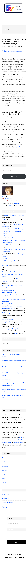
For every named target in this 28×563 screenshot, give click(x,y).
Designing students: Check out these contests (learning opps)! (14, 41)
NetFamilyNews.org (14, 8)
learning (14, 98)
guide (21, 308)
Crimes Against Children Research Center (14, 249)
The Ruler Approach (7, 313)
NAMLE (4, 220)
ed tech (21, 96)
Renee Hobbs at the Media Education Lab (13, 299)
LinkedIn (16, 203)
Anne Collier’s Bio (7, 503)
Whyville (4, 105)
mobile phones (21, 156)
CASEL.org (5, 224)
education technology (13, 91)
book (15, 260)
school (9, 100)
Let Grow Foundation (8, 290)
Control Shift (5, 245)
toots (20, 437)
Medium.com (18, 442)
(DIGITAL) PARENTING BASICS (14, 215)
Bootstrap (20, 154)
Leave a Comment (17, 46)
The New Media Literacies (9, 304)
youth (8, 105)
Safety (3, 474)
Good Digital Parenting (14, 270)
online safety (5, 100)
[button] (25, 16)
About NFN (5, 494)
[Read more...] (7, 87)
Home (3, 458)
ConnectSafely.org (7, 242)
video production (12, 103)
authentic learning (12, 154)
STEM (13, 100)
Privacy (4, 511)
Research (4, 483)
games (16, 156)
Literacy (4, 470)
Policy (3, 478)
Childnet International (8, 236)
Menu (14, 19)
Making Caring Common (9, 292)
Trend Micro (18, 100)
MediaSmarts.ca (6, 301)
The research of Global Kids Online (12, 272)
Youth (3, 462)
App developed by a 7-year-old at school (12, 113)
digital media (16, 96)
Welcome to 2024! (7, 379)
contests (10, 96)
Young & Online (6, 322)
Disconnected (5, 265)
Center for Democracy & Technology (12, 229)
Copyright (5, 507)
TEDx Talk (7, 198)
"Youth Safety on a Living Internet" (11, 329)
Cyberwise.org (6, 258)
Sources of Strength (7, 319)
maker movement (21, 98)
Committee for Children (8, 238)
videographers (20, 103)
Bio (3, 196)
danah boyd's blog (7, 260)
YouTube (10, 205)
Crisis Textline (6, 251)
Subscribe (14, 176)
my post (16, 333)
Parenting (5, 466)
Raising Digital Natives (8, 295)
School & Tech (18, 94)
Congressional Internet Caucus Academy (13, 240)
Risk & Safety (10, 94)
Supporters (5, 498)
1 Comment (17, 117)
